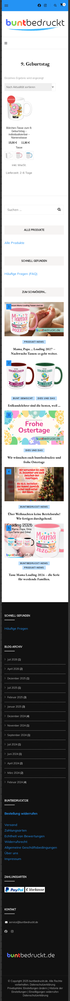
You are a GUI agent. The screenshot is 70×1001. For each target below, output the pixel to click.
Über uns (11, 853)
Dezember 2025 (16, 678)
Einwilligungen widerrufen (44, 991)
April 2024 (13, 763)
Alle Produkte (14, 243)
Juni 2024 (12, 754)
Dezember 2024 (16, 716)
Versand (10, 825)
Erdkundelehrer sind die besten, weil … (34, 405)
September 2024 (17, 735)
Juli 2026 (12, 659)
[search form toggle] (55, 5)
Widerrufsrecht (15, 842)
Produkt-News (34, 342)
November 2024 (16, 725)
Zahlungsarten (15, 830)
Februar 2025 (15, 697)
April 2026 (13, 669)
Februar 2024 (15, 782)
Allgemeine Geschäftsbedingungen (30, 847)
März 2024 (13, 772)
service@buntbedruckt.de (23, 922)
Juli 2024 (12, 744)
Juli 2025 (12, 687)
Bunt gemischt (23, 398)
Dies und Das (46, 398)
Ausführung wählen (19, 126)
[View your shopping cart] (61, 4)
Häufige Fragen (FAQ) (21, 274)
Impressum (12, 859)
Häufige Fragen (16, 628)
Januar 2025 (14, 706)
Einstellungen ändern (35, 988)
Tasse (19, 147)
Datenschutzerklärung (42, 984)
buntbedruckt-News (34, 507)
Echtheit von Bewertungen (24, 836)
